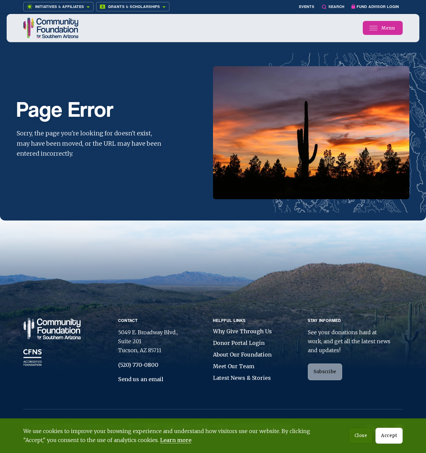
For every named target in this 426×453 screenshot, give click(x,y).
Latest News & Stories (242, 378)
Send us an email (140, 379)
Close (360, 435)
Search (336, 6)
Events (307, 6)
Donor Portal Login (239, 343)
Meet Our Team (233, 366)
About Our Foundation (242, 354)
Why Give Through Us (242, 331)
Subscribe (325, 372)
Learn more (175, 440)
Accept (389, 435)
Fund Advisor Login (378, 6)
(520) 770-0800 (138, 365)
